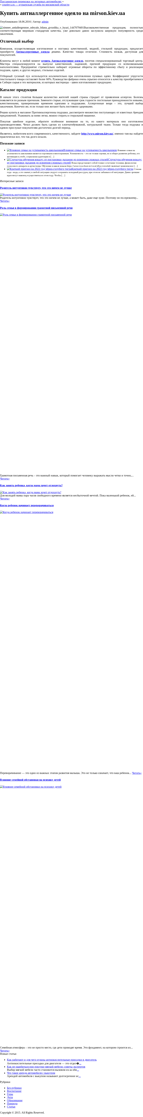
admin (45, 21)
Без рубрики (14, 1087)
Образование (14, 1100)
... (80, 1063)
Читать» (5, 200)
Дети (10, 1097)
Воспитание (14, 1091)
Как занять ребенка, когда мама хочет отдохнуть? (31, 485)
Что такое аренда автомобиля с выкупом (31, 1072)
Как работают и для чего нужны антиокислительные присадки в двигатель (52, 1059)
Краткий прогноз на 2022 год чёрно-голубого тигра (102, 168)
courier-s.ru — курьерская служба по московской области (35, 4)
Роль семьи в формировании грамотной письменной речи (36, 207)
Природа (12, 1103)
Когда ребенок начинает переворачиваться (27, 505)
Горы (10, 1094)
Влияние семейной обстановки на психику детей (30, 779)
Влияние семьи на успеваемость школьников (90, 150)
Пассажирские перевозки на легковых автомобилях (31, 1)
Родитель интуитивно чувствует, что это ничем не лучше (36, 187)
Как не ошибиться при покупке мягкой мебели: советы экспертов (46, 1066)
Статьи (11, 1106)
